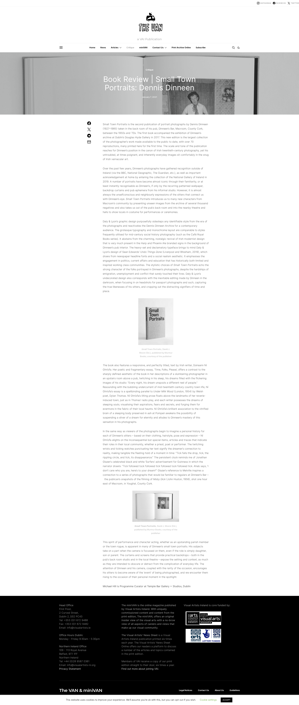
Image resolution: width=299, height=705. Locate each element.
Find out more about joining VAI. (140, 668)
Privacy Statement (70, 668)
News (103, 47)
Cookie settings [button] (208, 699)
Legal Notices (185, 690)
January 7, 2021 (149, 97)
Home (92, 47)
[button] (238, 47)
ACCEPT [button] (226, 700)
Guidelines (235, 690)
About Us (219, 690)
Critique (130, 47)
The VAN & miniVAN (80, 690)
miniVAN (143, 47)
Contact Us (158, 47)
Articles (114, 47)
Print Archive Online (181, 47)
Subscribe (201, 47)
